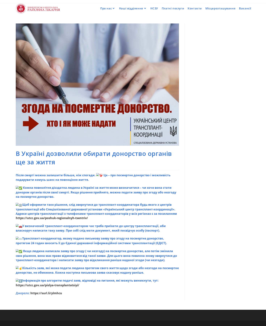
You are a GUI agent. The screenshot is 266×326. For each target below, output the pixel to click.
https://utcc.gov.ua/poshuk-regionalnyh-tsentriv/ (52, 218)
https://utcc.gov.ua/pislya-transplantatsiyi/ (47, 285)
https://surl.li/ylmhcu (46, 293)
